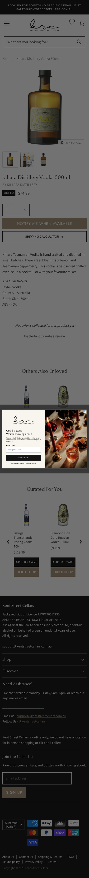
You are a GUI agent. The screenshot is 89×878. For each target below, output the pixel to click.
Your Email (10, 445)
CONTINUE (23, 457)
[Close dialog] (84, 412)
